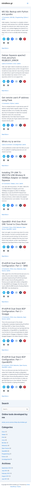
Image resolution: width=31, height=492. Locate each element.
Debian (13, 183)
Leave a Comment (7, 63)
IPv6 (14, 227)
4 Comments (5, 269)
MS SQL (12, 17)
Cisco (11, 227)
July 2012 (4, 470)
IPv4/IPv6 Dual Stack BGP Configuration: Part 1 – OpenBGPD (14, 359)
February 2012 (6, 473)
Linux (14, 63)
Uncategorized (17, 144)
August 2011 (5, 476)
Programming (19, 17)
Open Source (23, 365)
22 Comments (6, 183)
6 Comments (5, 365)
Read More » (5, 48)
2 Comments (5, 17)
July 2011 (4, 479)
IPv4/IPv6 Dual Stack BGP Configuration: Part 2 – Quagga (14, 311)
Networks (19, 227)
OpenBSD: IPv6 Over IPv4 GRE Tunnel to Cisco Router (14, 222)
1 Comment (5, 227)
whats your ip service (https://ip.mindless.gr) (14, 422)
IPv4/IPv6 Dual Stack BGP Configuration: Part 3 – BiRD (15, 264)
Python (26, 17)
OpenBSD (9, 229)
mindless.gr (7, 3)
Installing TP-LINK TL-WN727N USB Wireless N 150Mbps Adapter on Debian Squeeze (15, 176)
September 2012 (6, 468)
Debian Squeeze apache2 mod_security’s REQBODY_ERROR (13, 58)
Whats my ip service (11, 141)
